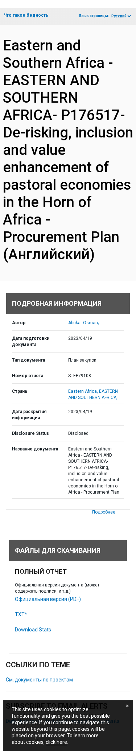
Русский (119, 16)
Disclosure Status (30, 433)
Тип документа (28, 360)
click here (56, 742)
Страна (19, 391)
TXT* (21, 614)
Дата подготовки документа (30, 341)
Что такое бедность (26, 15)
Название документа (35, 449)
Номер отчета (27, 375)
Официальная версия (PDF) (48, 599)
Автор (18, 322)
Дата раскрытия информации (29, 414)
